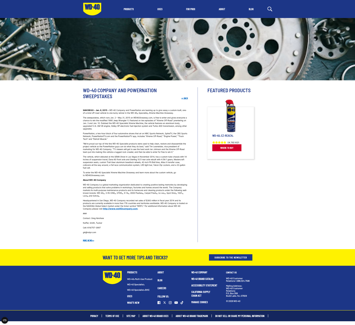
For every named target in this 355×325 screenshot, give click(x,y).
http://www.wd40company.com (120, 208)
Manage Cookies (199, 302)
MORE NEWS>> (88, 240)
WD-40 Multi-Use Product (139, 279)
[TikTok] (182, 302)
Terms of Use (112, 315)
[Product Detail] (230, 116)
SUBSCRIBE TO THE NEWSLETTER (231, 257)
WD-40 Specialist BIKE (138, 289)
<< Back (184, 98)
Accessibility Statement (204, 285)
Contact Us (231, 272)
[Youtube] (176, 302)
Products (132, 272)
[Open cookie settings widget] (4, 320)
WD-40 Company (199, 272)
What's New (133, 302)
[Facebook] (159, 302)
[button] (129, 9)
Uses (129, 296)
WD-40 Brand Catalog (202, 278)
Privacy (94, 315)
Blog (160, 280)
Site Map (130, 315)
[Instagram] (170, 302)
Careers (162, 288)
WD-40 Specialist (135, 284)
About (161, 272)
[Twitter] (164, 302)
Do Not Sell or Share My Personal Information (239, 315)
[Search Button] (269, 8)
